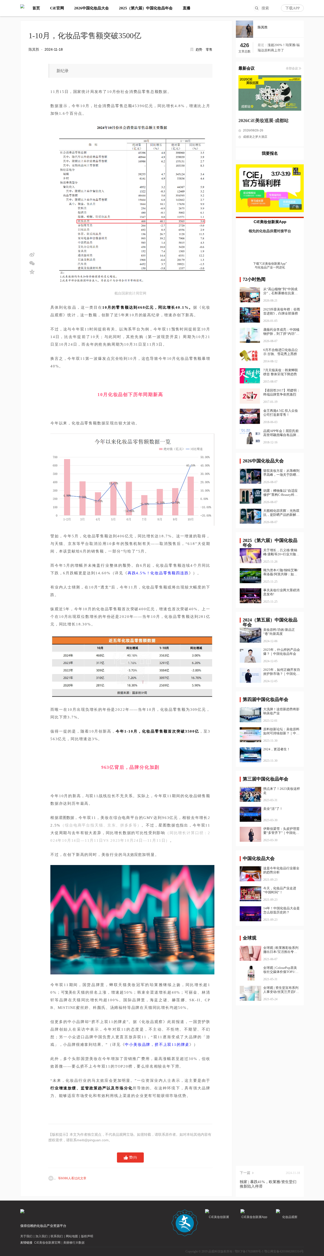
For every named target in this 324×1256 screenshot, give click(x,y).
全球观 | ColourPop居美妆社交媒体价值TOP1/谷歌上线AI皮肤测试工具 (280, 970)
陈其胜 (34, 49)
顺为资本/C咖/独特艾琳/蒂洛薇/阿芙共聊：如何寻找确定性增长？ (280, 572)
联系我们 (57, 1236)
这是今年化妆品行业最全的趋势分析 (281, 870)
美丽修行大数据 (74, 1242)
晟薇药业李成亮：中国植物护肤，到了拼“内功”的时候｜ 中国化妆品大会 (281, 334)
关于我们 (26, 1236)
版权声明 (87, 1236)
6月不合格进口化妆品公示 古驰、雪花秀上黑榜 (280, 352)
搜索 (265, 8)
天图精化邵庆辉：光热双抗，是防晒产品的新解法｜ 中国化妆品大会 (281, 513)
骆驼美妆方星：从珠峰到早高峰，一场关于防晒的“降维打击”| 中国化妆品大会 (281, 473)
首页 (36, 8)
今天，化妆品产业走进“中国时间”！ (279, 890)
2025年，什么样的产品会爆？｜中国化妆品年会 (281, 652)
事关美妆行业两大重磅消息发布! (281, 592)
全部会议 (292, 68)
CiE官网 (57, 8)
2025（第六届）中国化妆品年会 (146, 8)
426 (244, 45)
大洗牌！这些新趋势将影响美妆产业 (281, 711)
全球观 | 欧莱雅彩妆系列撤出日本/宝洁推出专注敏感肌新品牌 (280, 950)
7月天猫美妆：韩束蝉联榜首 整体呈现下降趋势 (280, 372)
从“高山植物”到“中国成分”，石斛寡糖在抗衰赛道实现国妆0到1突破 (280, 293)
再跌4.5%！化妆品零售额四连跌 (158, 573)
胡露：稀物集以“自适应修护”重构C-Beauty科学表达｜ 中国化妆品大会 (280, 493)
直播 (186, 8)
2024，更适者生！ (276, 749)
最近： (263, 45)
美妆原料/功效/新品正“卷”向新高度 (279, 632)
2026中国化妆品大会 (91, 8)
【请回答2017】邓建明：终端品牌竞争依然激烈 (281, 392)
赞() (133, 1157)
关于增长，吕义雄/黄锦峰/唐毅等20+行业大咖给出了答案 (281, 552)
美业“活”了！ (273, 809)
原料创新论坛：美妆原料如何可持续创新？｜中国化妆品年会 (281, 731)
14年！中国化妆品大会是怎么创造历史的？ (281, 910)
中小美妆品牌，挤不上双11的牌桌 (157, 1045)
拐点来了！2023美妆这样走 (281, 791)
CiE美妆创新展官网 (47, 1242)
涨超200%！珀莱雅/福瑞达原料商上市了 (279, 47)
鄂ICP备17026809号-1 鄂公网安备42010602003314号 (269, 1251)
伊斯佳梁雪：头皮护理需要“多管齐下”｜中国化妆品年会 (281, 831)
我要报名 (270, 153)
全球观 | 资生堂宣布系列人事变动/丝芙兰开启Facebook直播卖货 (281, 990)
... (69, 1178)
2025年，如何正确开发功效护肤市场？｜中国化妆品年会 (281, 672)
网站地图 (72, 1236)
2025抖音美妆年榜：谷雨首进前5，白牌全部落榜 (281, 311)
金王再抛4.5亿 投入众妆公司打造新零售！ (280, 413)
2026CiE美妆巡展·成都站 (263, 120)
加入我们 (41, 1236)
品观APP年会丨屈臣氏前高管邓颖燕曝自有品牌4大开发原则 (281, 435)
